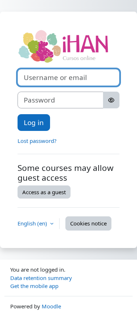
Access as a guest (44, 192)
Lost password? (37, 140)
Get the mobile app (34, 285)
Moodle (51, 306)
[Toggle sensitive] (111, 100)
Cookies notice (88, 223)
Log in (34, 122)
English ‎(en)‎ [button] (33, 223)
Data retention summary (41, 277)
